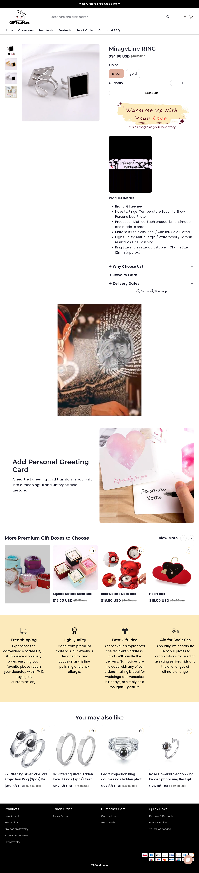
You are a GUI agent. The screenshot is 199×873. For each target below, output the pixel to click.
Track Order (84, 30)
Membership (109, 822)
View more (27, 575)
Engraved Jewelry (16, 835)
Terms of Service (160, 829)
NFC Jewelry (12, 842)
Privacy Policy (158, 822)
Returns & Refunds (161, 816)
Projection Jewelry (16, 829)
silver (116, 73)
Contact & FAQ (109, 30)
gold (133, 73)
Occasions (26, 30)
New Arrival (12, 816)
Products (65, 30)
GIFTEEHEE (103, 865)
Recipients (46, 30)
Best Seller (11, 822)
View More (168, 538)
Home (9, 30)
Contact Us (108, 816)
